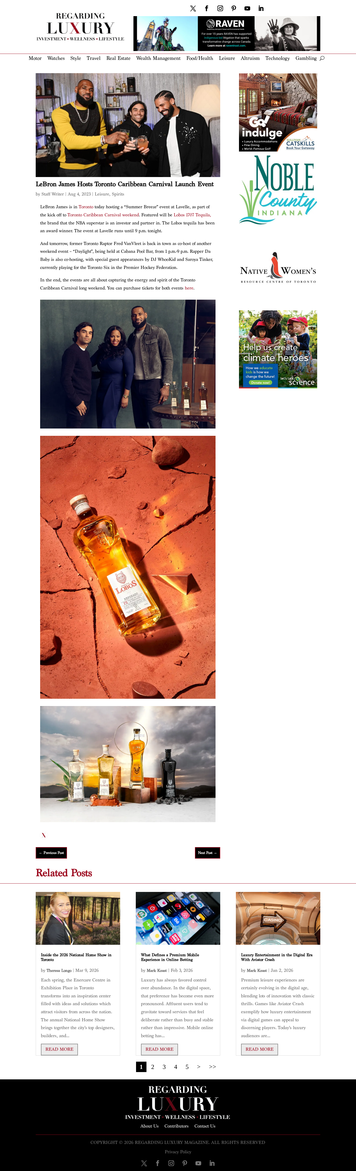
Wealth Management (158, 58)
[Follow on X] (193, 8)
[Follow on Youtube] (247, 8)
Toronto (86, 207)
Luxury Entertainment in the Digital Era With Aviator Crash (276, 957)
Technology (278, 58)
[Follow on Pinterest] (234, 8)
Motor (35, 58)
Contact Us (205, 1125)
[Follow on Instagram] (220, 8)
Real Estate (118, 58)
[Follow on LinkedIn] (261, 8)
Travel (94, 58)
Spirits (118, 194)
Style (75, 58)
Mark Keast (157, 970)
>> (212, 1066)
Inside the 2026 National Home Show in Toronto (76, 957)
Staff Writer (52, 194)
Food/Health (199, 58)
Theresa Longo (59, 970)
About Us (149, 1125)
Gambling (306, 58)
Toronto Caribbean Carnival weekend (103, 215)
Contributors (176, 1125)
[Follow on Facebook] (206, 8)
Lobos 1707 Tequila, (192, 215)
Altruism (250, 58)
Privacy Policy (178, 1152)
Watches (56, 58)
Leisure (227, 58)
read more (59, 1049)
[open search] (322, 58)
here (189, 288)
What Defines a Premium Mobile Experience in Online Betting (170, 957)
